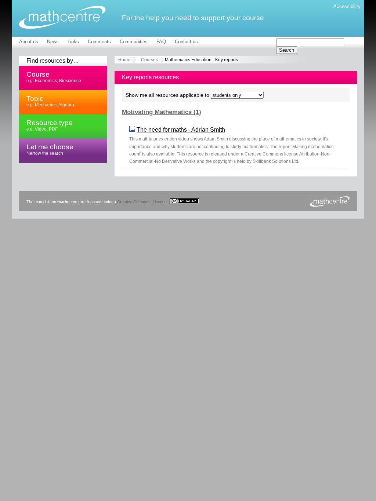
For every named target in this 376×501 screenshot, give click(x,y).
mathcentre (62, 17)
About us (28, 41)
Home (124, 60)
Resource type (49, 125)
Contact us (186, 41)
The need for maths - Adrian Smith (181, 130)
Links (73, 41)
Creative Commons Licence (142, 202)
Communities (134, 41)
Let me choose (49, 149)
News (53, 41)
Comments (99, 41)
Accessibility (347, 6)
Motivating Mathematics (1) (161, 112)
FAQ (161, 41)
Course (53, 76)
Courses (149, 60)
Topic (50, 101)
